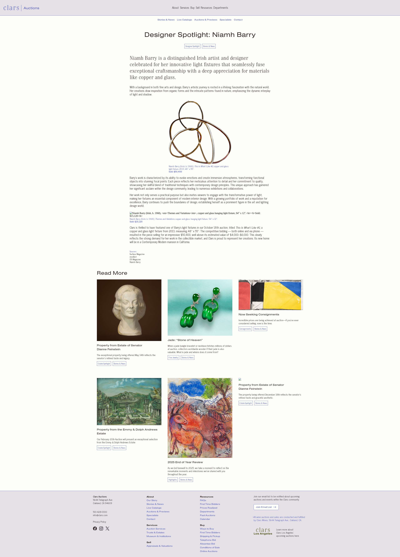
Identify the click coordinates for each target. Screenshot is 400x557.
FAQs (203, 500)
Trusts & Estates (155, 532)
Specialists (225, 19)
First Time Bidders (210, 504)
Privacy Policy (99, 522)
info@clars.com (100, 515)
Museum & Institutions (159, 536)
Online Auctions (208, 551)
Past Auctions (207, 515)
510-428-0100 (100, 512)
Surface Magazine (137, 254)
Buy (192, 7)
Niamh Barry (135, 262)
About (175, 7)
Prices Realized (208, 507)
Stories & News (166, 19)
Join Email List (264, 507)
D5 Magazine (135, 259)
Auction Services (156, 528)
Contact (238, 19)
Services (184, 7)
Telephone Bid (208, 540)
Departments (220, 7)
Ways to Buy (207, 528)
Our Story (152, 500)
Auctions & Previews (205, 19)
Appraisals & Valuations (159, 546)
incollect (133, 256)
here (297, 536)
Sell (198, 7)
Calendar (205, 519)
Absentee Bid (207, 543)
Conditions (210, 547)
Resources (206, 7)
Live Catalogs (184, 19)
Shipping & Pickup (210, 536)
